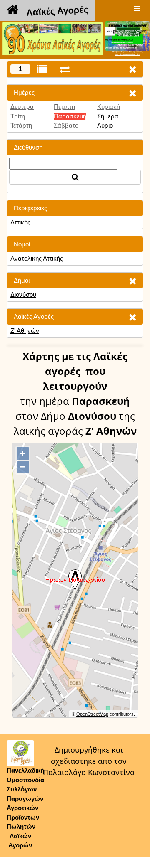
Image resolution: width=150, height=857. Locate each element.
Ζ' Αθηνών (24, 330)
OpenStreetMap (92, 714)
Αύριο (105, 125)
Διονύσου (23, 294)
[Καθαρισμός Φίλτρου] (132, 93)
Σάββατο (66, 125)
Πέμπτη (64, 106)
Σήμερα (107, 116)
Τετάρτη (21, 125)
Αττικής (20, 222)
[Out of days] (64, 69)
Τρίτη (17, 116)
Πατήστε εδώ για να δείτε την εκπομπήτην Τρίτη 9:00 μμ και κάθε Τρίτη (127, 53)
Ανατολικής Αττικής (36, 258)
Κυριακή (108, 106)
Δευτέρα (22, 106)
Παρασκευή (70, 116)
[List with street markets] (41, 69)
